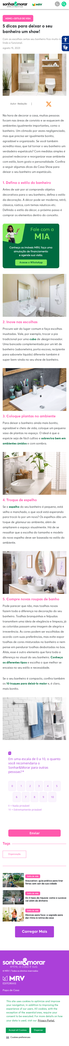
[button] (18, 1037)
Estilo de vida (22, 19)
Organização (14, 854)
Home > (9, 19)
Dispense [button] (38, 1030)
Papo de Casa (11, 990)
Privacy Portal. (46, 1020)
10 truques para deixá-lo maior (26, 683)
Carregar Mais (34, 932)
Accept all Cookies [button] (18, 1030)
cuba (33, 339)
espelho (14, 506)
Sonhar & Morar (15, 4)
